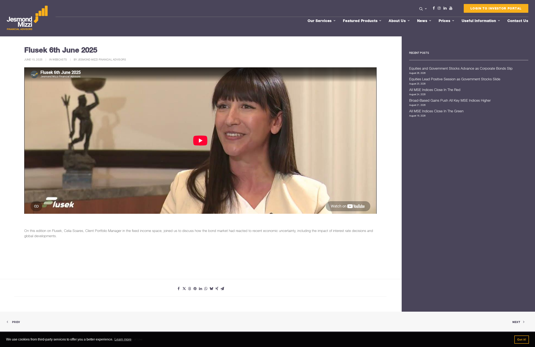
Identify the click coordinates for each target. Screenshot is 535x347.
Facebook (435, 8)
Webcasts (59, 59)
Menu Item (456, 9)
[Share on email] (222, 288)
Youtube (452, 8)
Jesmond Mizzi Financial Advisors (102, 59)
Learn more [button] (123, 339)
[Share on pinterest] (194, 288)
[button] (423, 8)
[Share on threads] (189, 288)
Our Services (320, 20)
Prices (444, 20)
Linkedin (446, 8)
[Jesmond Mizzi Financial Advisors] (27, 18)
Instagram (440, 8)
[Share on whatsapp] (205, 288)
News (422, 20)
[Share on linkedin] (200, 288)
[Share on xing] (216, 288)
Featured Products (360, 20)
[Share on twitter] (184, 288)
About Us (397, 20)
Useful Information (479, 20)
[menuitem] (423, 9)
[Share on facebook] (178, 288)
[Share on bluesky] (211, 288)
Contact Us (518, 20)
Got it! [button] (521, 339)
